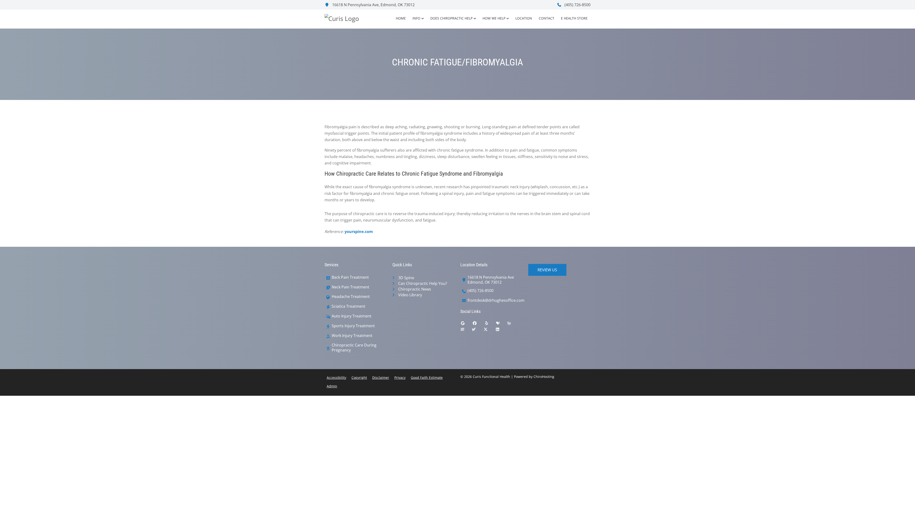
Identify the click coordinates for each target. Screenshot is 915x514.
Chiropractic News (414, 289)
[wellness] (512, 324)
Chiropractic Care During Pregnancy (354, 348)
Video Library (410, 294)
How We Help (494, 18)
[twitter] (489, 330)
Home (401, 18)
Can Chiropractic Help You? (422, 283)
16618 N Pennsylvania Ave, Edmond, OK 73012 (373, 4)
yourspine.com (359, 231)
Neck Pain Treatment (350, 287)
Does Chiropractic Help (451, 18)
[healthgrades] (501, 324)
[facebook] (478, 324)
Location (523, 18)
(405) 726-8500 (577, 4)
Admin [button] (332, 386)
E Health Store (574, 18)
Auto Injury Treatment (351, 316)
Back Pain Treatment (350, 277)
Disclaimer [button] (380, 377)
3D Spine (406, 277)
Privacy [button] (400, 377)
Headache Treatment (351, 296)
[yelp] (490, 324)
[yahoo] (477, 330)
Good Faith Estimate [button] (427, 377)
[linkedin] (501, 330)
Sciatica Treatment (348, 306)
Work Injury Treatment (352, 335)
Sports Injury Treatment (353, 325)
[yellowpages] (465, 330)
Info (416, 18)
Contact (546, 18)
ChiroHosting (544, 376)
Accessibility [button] (336, 377)
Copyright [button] (359, 377)
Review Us (547, 269)
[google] (466, 324)
